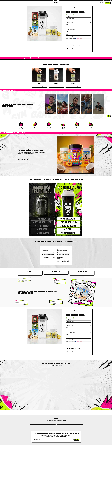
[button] (68, 8)
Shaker (67, 24)
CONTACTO (109, 0)
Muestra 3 (67, 34)
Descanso (12, 2)
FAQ (103, 0)
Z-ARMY (106, 0)
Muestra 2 (67, 31)
